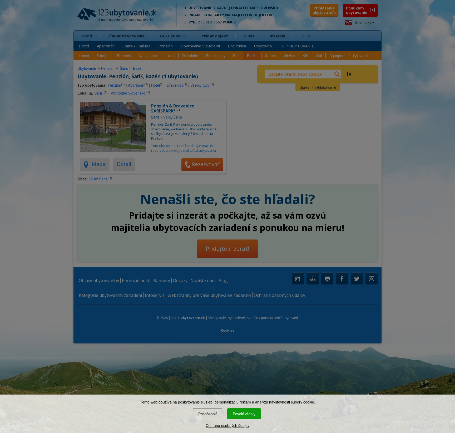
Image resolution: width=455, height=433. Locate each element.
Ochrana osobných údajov (227, 425)
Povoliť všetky (244, 413)
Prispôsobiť (207, 413)
